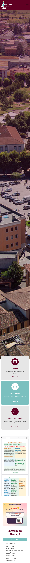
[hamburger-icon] (27, 5)
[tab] (15, 539)
